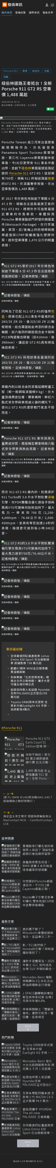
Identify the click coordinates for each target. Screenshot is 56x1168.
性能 (46, 70)
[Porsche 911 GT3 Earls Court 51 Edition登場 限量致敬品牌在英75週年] (14, 743)
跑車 (25, 70)
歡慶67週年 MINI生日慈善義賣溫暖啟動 (29, 670)
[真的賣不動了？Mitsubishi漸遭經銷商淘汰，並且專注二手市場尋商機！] (11, 933)
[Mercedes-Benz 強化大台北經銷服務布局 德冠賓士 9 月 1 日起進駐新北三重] (11, 1065)
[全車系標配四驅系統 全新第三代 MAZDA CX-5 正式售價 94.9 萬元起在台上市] (11, 1097)
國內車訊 (7, 12)
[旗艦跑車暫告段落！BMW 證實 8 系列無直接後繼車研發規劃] (11, 866)
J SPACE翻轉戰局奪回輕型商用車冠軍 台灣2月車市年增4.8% (38, 997)
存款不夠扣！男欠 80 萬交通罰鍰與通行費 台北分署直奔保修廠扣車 (38, 758)
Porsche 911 (10, 70)
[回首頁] (15, 4)
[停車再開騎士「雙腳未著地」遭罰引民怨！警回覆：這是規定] (11, 1013)
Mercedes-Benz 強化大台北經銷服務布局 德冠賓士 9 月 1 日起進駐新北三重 (38, 1065)
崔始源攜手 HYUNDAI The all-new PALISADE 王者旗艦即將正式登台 (38, 1113)
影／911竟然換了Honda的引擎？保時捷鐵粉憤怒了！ (38, 949)
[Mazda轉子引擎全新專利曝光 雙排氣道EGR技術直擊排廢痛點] (11, 901)
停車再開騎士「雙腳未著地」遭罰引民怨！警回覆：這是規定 (38, 1013)
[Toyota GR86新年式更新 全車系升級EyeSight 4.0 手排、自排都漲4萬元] (11, 1049)
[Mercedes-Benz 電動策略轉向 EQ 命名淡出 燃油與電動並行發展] (11, 981)
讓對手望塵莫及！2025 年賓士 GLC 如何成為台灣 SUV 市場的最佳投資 (38, 965)
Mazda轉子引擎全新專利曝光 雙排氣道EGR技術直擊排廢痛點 (38, 901)
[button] (52, 4)
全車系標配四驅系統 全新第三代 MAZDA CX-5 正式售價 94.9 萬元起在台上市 (38, 1097)
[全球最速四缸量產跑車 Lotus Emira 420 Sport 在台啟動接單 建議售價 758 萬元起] (11, 1129)
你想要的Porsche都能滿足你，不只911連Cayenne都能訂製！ (38, 885)
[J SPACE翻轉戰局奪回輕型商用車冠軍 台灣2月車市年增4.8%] (11, 997)
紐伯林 (36, 70)
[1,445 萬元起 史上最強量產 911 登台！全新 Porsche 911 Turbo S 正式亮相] (14, 775)
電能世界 (48, 12)
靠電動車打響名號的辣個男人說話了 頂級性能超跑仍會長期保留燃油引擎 (38, 849)
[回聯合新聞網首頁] (4, 4)
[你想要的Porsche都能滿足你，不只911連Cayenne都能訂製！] (11, 885)
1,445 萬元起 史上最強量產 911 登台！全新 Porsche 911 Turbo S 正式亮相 (38, 774)
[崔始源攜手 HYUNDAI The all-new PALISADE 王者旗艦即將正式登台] (11, 1113)
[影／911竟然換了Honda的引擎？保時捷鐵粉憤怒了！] (11, 949)
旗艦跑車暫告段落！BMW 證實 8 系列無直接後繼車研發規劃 (37, 866)
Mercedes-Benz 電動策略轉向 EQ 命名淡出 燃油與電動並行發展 (38, 981)
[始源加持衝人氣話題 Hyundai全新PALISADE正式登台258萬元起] (11, 1081)
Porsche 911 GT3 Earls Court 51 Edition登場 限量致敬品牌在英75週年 (38, 742)
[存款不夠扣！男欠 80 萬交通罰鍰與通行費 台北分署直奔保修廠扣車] (14, 759)
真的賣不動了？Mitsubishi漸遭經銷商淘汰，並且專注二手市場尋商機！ (38, 933)
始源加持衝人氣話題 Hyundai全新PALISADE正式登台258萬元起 (30, 693)
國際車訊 (34, 12)
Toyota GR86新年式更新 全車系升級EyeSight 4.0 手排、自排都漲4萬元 (30, 705)
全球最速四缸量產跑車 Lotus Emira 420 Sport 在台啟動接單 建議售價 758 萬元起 (30, 659)
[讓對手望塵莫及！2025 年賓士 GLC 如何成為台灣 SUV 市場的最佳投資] (11, 965)
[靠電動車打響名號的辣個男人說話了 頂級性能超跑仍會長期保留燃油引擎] (11, 850)
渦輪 (5, 76)
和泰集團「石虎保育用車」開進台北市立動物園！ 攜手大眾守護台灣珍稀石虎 (30, 680)
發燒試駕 (20, 12)
